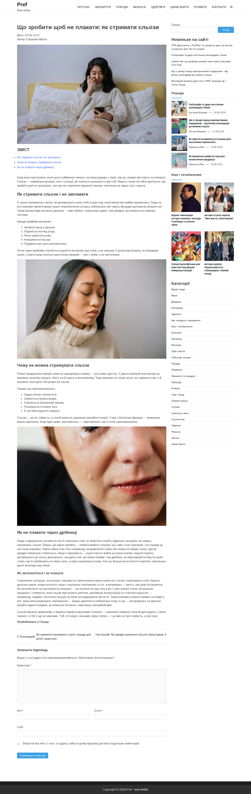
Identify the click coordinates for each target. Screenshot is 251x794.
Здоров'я (176, 314)
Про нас (83, 7)
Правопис (176, 369)
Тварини (176, 425)
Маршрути (103, 7)
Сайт (20, 727)
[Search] (231, 7)
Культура (176, 332)
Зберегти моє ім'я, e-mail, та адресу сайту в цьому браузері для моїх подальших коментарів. (81, 743)
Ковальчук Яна (196, 147)
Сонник (175, 407)
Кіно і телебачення (181, 326)
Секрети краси (179, 400)
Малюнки (176, 338)
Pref (22, 4)
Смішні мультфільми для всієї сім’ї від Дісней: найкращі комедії (185, 267)
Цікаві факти (179, 7)
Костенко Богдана (198, 112)
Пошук (175, 24)
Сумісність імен (180, 413)
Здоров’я (158, 7)
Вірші (174, 295)
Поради (122, 7)
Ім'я (20, 710)
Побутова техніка (181, 357)
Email (98, 710)
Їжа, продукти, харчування (185, 320)
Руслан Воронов (197, 131)
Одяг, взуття (178, 351)
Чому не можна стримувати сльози (39, 162)
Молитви (176, 345)
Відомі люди (178, 289)
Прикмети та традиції (183, 376)
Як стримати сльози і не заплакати (39, 157)
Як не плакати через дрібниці (35, 167)
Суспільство (178, 419)
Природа (176, 382)
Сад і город (177, 394)
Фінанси (139, 7)
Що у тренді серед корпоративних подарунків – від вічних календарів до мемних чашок (209, 123)
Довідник (176, 301)
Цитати (175, 437)
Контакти (219, 7)
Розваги (200, 7)
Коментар (24, 665)
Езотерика (177, 307)
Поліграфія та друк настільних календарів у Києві (198, 55)
